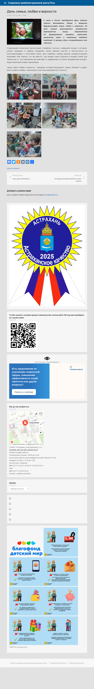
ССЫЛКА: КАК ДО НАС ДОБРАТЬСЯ (23, 450)
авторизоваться (51, 195)
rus (19, 15)
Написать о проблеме (24, 392)
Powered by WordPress (58, 663)
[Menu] (5, 3)
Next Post (67, 178)
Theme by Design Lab (76, 663)
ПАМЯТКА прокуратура (18, 647)
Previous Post (21, 177)
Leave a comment (13, 168)
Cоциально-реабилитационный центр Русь (31, 2)
